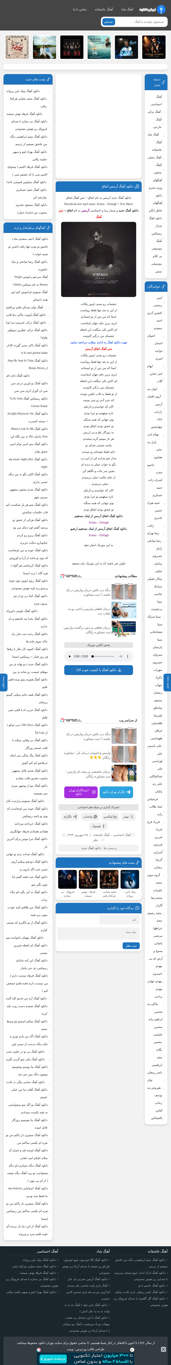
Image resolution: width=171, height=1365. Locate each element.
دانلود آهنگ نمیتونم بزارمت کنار (25, 801)
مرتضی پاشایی (157, 939)
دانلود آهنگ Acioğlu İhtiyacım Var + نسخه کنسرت (27, 417)
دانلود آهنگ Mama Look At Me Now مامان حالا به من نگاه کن (29, 432)
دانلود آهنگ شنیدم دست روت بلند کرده (27, 1010)
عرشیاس (152, 799)
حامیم (150, 464)
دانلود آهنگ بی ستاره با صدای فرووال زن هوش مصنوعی (29, 125)
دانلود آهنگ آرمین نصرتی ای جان (88, 1279)
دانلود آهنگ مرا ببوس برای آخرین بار (27, 842)
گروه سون (153, 875)
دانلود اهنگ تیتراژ (155, 222)
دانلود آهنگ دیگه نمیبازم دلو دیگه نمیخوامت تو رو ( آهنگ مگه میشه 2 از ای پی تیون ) (27, 1173)
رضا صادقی (154, 540)
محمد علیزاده (157, 886)
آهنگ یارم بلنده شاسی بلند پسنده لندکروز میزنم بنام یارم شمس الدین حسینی (88, 1292)
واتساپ (87, 816)
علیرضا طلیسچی (156, 719)
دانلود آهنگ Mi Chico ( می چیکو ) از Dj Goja (27, 728)
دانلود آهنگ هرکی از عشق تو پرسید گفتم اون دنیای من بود (30, 523)
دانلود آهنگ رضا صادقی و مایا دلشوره (29, 265)
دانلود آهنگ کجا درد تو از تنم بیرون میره (30, 599)
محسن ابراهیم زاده (155, 1015)
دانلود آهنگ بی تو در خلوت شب (25, 1051)
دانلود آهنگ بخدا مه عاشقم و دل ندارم (27, 622)
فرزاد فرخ (153, 821)
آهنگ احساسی (122, 835)
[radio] (111, 554)
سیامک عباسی (158, 590)
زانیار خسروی (157, 552)
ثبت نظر (131, 945)
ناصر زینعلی (154, 1072)
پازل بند (151, 442)
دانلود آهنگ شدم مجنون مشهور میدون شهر (29, 493)
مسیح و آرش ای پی (156, 954)
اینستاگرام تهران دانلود (79, 792)
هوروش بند (154, 1087)
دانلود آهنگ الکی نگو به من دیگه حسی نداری (28, 478)
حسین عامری (158, 514)
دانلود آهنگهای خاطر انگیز (155, 203)
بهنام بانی (153, 434)
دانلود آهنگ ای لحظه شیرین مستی (30, 949)
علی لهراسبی (157, 757)
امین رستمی (157, 301)
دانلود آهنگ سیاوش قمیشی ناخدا (26, 182)
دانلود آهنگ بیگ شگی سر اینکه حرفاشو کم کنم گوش (29, 759)
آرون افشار (154, 396)
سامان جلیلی (158, 567)
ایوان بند (152, 389)
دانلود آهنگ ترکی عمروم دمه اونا (26, 322)
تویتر (126, 816)
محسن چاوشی (157, 1030)
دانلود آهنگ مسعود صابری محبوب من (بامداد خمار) (31, 208)
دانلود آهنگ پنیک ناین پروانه (23, 91)
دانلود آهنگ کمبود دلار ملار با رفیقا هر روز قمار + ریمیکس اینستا (27, 652)
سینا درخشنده (156, 605)
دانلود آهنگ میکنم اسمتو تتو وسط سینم (27, 1025)
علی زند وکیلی (157, 787)
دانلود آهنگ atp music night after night (28, 463)
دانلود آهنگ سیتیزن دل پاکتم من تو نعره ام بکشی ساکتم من (27, 1139)
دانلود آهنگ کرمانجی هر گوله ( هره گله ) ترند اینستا (29, 569)
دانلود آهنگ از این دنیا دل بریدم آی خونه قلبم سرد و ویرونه (27, 1230)
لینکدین (108, 816)
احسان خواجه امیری (159, 351)
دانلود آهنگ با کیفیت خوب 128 (96, 670)
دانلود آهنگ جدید (91, 848)
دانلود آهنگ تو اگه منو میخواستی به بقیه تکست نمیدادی (28, 1108)
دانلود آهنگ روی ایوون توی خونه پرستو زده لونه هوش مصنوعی (28, 584)
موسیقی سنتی (156, 267)
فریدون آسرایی (157, 848)
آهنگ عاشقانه (104, 9)
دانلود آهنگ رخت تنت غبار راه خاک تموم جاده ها (30, 637)
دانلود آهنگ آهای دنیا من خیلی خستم (29, 1093)
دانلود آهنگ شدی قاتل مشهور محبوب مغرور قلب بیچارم (30, 774)
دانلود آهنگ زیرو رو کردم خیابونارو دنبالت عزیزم (32, 539)
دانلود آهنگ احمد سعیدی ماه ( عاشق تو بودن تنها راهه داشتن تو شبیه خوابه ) (28, 246)
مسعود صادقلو (158, 704)
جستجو (108, 21)
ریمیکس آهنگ (157, 237)
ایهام (150, 366)
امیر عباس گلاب (156, 377)
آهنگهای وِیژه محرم (155, 184)
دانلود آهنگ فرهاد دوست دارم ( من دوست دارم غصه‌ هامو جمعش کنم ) (27, 983)
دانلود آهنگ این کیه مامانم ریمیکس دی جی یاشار (32, 964)
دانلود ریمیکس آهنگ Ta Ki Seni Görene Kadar (29, 402)
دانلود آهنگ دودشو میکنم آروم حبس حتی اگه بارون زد (29, 865)
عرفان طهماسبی (156, 734)
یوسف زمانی (158, 1099)
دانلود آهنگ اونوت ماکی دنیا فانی (26, 314)
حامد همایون (158, 453)
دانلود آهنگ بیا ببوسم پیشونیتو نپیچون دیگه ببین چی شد (30, 1070)
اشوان (151, 335)
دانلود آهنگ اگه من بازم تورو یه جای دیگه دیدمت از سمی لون (29, 1040)
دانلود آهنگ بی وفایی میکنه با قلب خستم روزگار (30, 744)
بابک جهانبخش (156, 423)
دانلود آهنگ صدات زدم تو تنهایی (25, 854)
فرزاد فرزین (158, 833)
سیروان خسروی (157, 658)
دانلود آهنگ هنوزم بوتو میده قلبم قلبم (27, 683)
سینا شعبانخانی (156, 628)
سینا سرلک (154, 616)
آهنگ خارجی (157, 123)
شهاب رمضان (158, 689)
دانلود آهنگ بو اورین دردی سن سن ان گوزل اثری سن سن (29, 387)
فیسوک (96, 826)
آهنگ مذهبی (158, 168)
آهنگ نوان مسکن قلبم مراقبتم (24, 307)
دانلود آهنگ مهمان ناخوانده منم (24, 937)
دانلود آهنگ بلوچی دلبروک (22, 611)
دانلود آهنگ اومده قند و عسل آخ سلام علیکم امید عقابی (28, 1154)
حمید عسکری (157, 491)
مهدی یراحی (158, 992)
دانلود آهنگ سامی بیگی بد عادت (25, 1082)
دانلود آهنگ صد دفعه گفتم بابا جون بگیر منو (30, 880)
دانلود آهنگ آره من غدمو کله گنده (26, 998)
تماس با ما (80, 9)
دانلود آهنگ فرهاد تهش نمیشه (24, 113)
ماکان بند (152, 1004)
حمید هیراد (153, 502)
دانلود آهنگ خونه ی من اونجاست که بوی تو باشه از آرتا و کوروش (28, 554)
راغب (150, 525)
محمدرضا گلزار (156, 901)
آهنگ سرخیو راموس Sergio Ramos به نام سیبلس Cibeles (30, 280)
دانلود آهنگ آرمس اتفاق (117, 186)
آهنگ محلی (154, 157)
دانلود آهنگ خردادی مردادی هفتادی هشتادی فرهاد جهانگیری (29, 827)
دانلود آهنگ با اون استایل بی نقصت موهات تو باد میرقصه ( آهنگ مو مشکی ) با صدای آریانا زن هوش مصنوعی (86, 1324)
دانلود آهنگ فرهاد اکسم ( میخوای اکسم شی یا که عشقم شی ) (27, 170)
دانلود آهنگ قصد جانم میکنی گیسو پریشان (27, 698)
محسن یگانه (158, 1045)
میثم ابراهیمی (157, 1061)
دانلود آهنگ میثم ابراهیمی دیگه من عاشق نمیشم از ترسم (28, 140)
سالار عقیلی (154, 578)
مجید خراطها (157, 924)
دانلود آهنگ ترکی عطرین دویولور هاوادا (27, 334)
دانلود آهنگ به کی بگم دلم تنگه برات (28, 896)
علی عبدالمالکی (155, 772)
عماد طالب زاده (155, 810)
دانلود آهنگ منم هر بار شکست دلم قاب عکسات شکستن (27, 508)
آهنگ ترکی (154, 111)
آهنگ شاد (127, 9)
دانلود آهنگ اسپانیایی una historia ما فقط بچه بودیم (28, 1192)
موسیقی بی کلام (157, 252)
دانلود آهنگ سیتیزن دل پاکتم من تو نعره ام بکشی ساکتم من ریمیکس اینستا (27, 1211)
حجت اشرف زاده (155, 476)
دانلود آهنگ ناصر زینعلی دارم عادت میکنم (140, 1292)
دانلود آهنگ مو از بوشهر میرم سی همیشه (30, 789)
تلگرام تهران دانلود (113, 792)
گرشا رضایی (158, 863)
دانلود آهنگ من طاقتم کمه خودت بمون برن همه (28, 911)
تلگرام (68, 816)
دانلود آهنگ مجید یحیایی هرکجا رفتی (28, 102)
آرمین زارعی (158, 408)
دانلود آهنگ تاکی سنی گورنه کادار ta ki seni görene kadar (27, 349)
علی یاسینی (154, 745)
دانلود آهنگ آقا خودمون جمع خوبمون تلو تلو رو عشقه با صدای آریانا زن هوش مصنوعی (86, 1266)
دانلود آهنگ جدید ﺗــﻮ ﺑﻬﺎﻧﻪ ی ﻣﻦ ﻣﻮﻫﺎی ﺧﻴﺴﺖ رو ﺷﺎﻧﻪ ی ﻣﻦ (28, 668)
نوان (149, 1080)
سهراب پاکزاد (157, 673)
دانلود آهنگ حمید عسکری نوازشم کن (31, 193)
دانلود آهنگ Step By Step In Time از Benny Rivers (28, 364)
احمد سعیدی (158, 324)
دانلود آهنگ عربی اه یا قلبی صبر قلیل (27, 713)
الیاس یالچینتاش (156, 1114)
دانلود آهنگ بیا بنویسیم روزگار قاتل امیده (29, 1124)
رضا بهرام (153, 533)
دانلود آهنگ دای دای (18, 375)
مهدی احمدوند (157, 969)
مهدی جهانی (154, 981)
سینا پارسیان (157, 643)
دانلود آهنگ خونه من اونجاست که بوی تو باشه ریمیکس (27, 812)
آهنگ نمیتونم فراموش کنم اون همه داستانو (29, 296)
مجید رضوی (154, 913)
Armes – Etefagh (99, 522)
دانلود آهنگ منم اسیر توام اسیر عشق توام (29, 447)
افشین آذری (154, 313)
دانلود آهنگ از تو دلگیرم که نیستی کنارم (26, 926)
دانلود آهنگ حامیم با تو (151, 1285)
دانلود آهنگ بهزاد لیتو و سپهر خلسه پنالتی (30, 155)
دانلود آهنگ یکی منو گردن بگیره (25, 1059)
